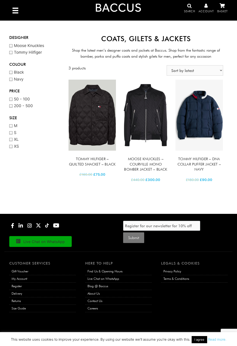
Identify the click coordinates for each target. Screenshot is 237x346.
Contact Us (94, 301)
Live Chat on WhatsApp (103, 279)
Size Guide (19, 308)
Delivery (17, 293)
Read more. (217, 339)
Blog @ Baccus (97, 286)
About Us (93, 293)
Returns (16, 301)
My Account (19, 279)
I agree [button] (199, 339)
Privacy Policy (172, 271)
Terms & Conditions (176, 279)
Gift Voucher (20, 271)
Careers (92, 308)
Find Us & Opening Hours (104, 271)
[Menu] (15, 10)
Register (17, 286)
